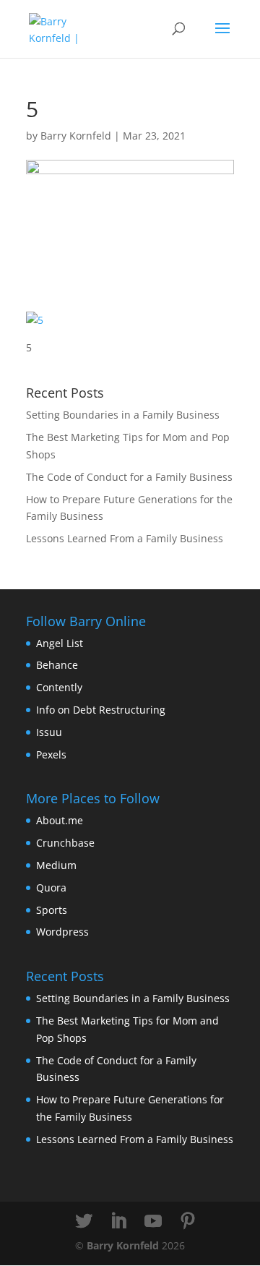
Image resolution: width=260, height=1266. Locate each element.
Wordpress (62, 931)
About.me (59, 820)
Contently (59, 687)
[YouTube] (153, 1221)
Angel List (59, 643)
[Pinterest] (187, 1221)
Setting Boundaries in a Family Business (123, 415)
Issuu (49, 732)
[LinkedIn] (118, 1221)
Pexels (51, 754)
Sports (51, 910)
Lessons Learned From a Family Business (124, 538)
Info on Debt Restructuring (100, 710)
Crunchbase (65, 843)
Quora (51, 887)
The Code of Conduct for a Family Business (129, 477)
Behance (57, 665)
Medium (56, 865)
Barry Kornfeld (75, 135)
